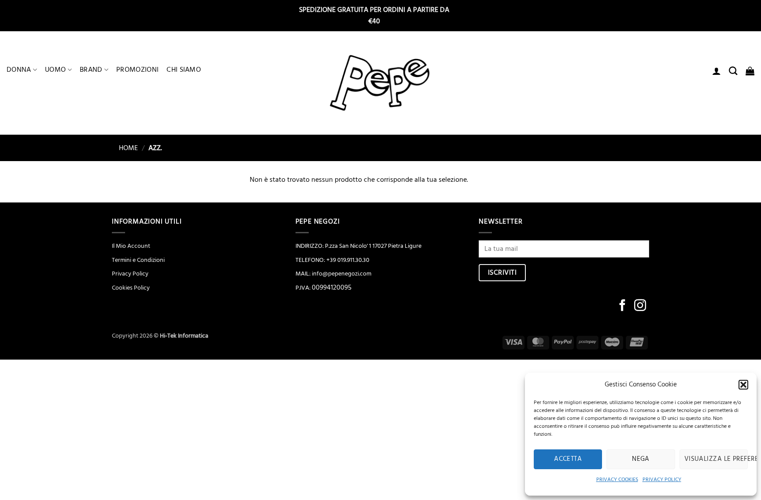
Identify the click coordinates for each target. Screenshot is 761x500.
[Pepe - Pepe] (380, 83)
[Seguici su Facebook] (622, 306)
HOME (125, 148)
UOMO (55, 69)
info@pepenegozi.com (341, 273)
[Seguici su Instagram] (640, 306)
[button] (743, 384)
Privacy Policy (130, 273)
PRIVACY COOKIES (617, 479)
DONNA (19, 69)
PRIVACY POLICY (662, 479)
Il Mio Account (131, 246)
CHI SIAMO (183, 69)
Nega (641, 458)
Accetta (568, 458)
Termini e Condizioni (138, 260)
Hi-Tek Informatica (184, 335)
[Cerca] (733, 70)
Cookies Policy (131, 287)
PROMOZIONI (137, 69)
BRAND (91, 69)
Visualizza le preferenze (716, 458)
